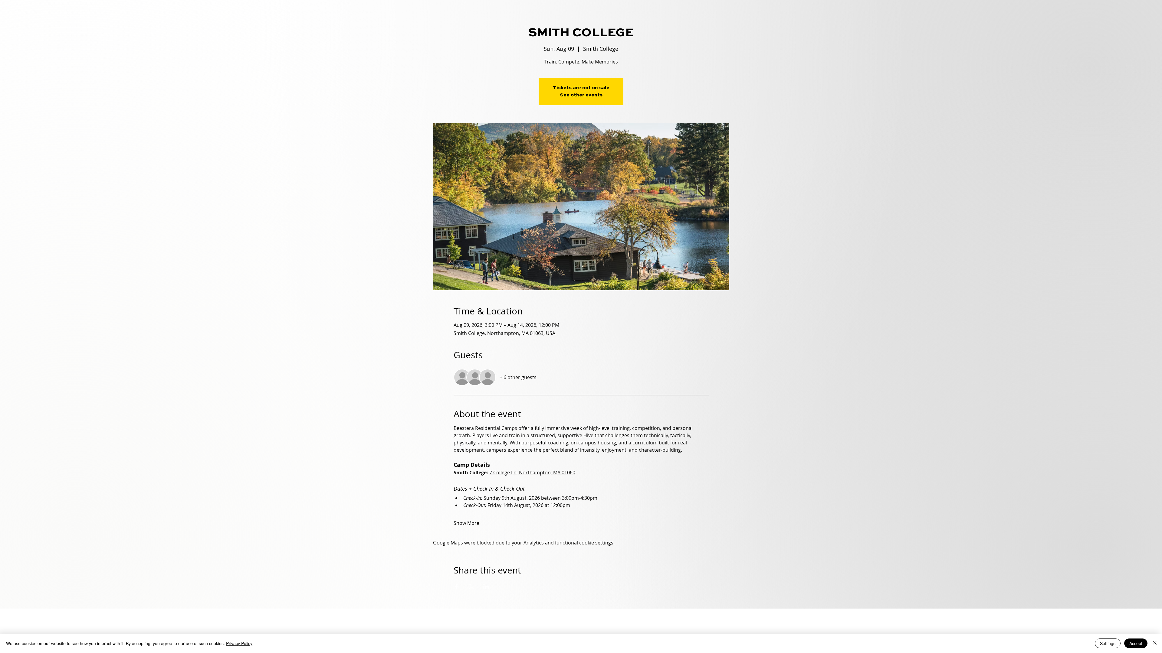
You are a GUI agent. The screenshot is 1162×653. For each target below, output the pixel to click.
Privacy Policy (239, 643)
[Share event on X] (471, 586)
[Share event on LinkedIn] (486, 586)
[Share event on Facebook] (456, 586)
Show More (466, 523)
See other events (581, 95)
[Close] (1154, 643)
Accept (1135, 643)
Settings (1107, 643)
